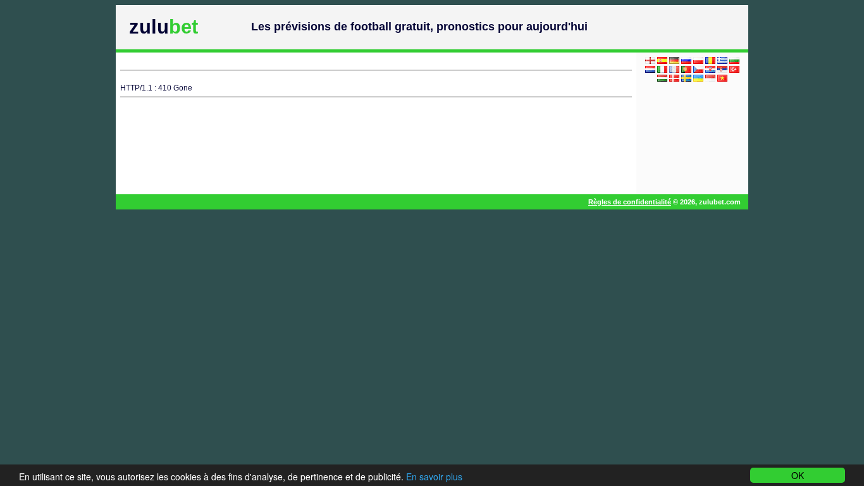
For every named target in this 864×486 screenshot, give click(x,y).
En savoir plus (434, 476)
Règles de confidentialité (629, 202)
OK (797, 475)
